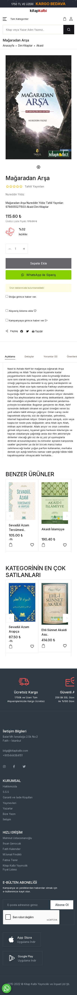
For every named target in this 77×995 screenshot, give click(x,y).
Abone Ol (62, 905)
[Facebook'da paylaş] (22, 331)
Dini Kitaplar (25, 45)
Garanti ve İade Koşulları (18, 797)
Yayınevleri (9, 803)
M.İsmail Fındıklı (12, 854)
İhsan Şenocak (12, 843)
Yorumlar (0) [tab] (50, 356)
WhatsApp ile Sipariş (40, 275)
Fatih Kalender (12, 849)
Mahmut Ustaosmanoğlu (17, 838)
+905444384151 (13, 755)
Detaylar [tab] (29, 356)
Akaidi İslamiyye (52, 529)
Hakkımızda (10, 786)
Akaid (39, 45)
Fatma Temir (10, 860)
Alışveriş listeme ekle (21, 311)
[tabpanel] (38, 107)
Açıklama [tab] (10, 356)
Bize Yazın (9, 813)
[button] (16, 19)
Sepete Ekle (38, 263)
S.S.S (6, 791)
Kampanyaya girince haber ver (26, 320)
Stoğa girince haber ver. (22, 296)
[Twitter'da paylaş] (27, 331)
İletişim (7, 819)
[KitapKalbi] (38, 11)
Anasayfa (8, 45)
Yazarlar (8, 808)
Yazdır (38, 331)
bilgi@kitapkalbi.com (15, 750)
